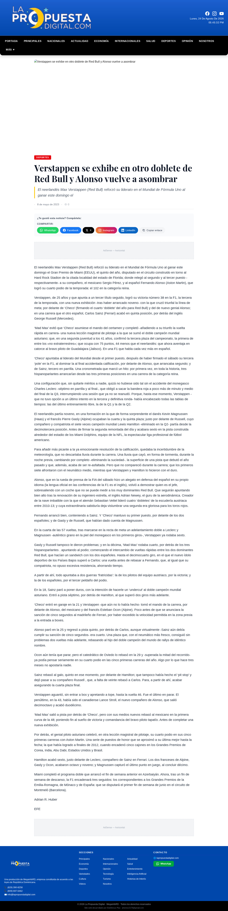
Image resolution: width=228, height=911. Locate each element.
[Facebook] (207, 13)
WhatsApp (50, 230)
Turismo (107, 879)
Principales (32, 41)
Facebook (72, 230)
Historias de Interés (136, 879)
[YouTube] (221, 13)
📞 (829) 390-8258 (13, 887)
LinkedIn (130, 230)
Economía (101, 41)
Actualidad (79, 41)
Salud (150, 41)
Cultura (82, 879)
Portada (11, 41)
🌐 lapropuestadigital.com (166, 858)
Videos (82, 884)
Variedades (84, 874)
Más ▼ (10, 49)
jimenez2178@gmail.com (133, 908)
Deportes (168, 41)
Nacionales (56, 41)
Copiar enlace (154, 230)
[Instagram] (214, 13)
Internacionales (127, 41)
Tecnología (108, 874)
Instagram (108, 230)
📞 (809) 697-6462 (13, 891)
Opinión (187, 41)
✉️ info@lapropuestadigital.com (19, 894)
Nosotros (206, 41)
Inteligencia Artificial (136, 874)
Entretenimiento (134, 869)
